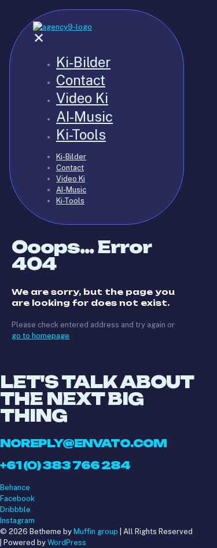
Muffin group (95, 531)
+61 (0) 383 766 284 (65, 465)
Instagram (17, 520)
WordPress (66, 542)
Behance (15, 487)
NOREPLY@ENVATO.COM (83, 443)
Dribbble (15, 509)
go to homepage (40, 335)
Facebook (17, 498)
